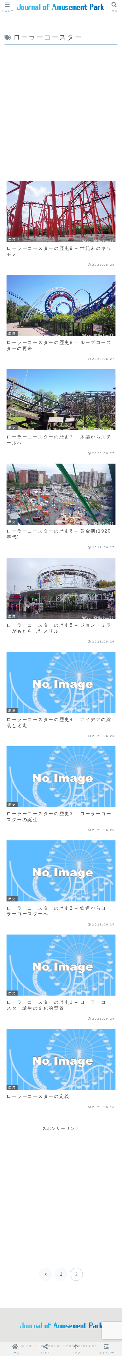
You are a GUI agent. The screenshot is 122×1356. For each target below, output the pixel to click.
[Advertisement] (61, 110)
